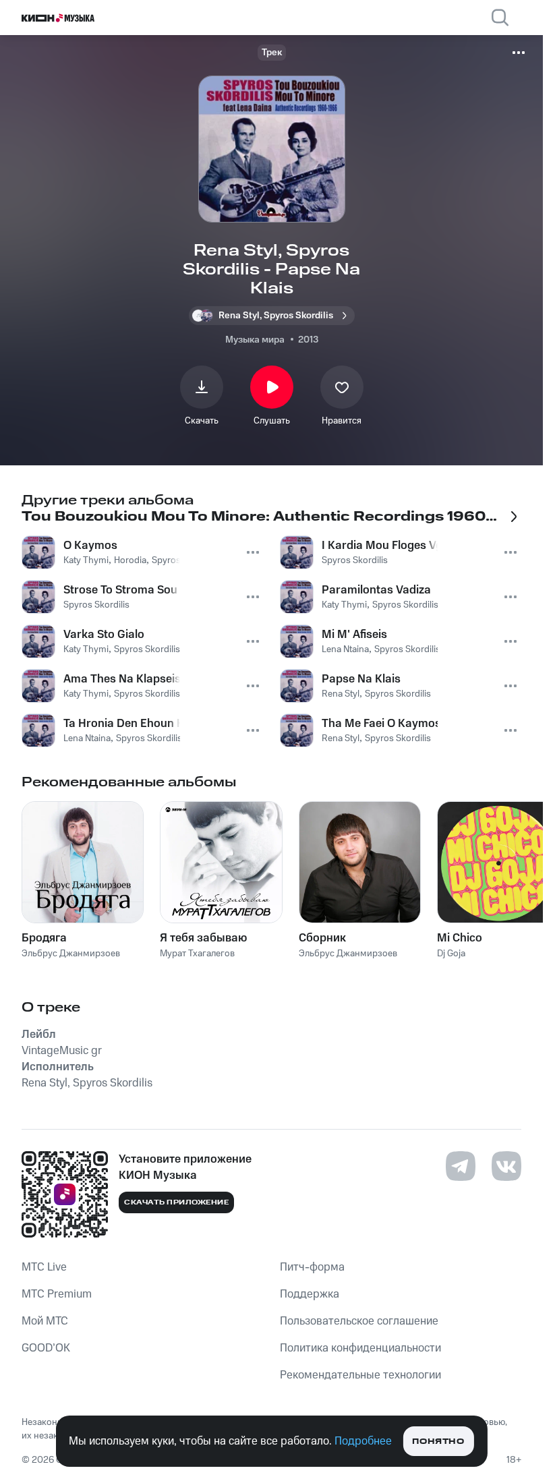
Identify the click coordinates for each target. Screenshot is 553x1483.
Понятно (438, 1441)
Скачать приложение (176, 1202)
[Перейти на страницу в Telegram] (460, 1166)
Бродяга (44, 938)
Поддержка (309, 1294)
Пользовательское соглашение (359, 1321)
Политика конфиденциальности (360, 1348)
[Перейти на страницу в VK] (506, 1166)
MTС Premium (57, 1294)
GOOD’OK (46, 1348)
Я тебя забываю (203, 938)
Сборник (322, 938)
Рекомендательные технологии (360, 1375)
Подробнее (363, 1441)
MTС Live (44, 1267)
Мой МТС (45, 1321)
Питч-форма (312, 1267)
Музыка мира (255, 340)
